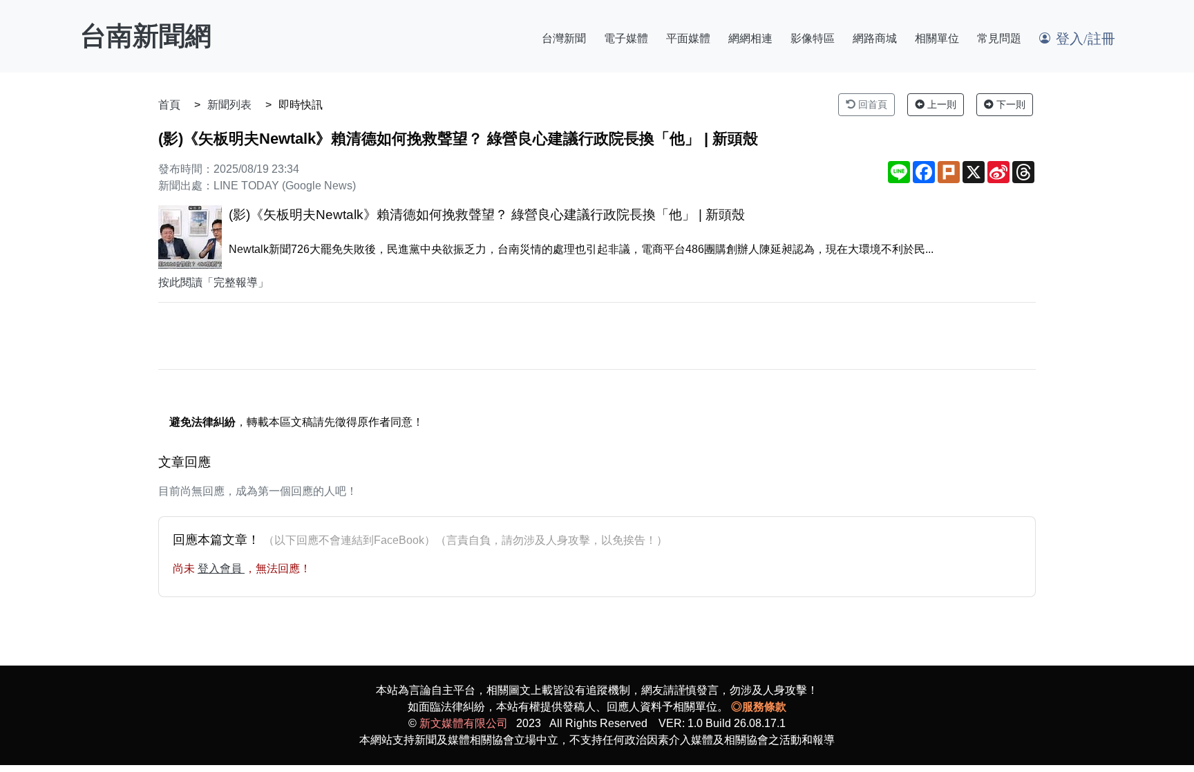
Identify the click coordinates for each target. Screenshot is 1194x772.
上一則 (940, 104)
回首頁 (871, 104)
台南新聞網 (145, 35)
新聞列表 (229, 105)
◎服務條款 (758, 707)
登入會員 (221, 568)
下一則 (1009, 104)
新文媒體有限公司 (463, 723)
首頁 (169, 105)
